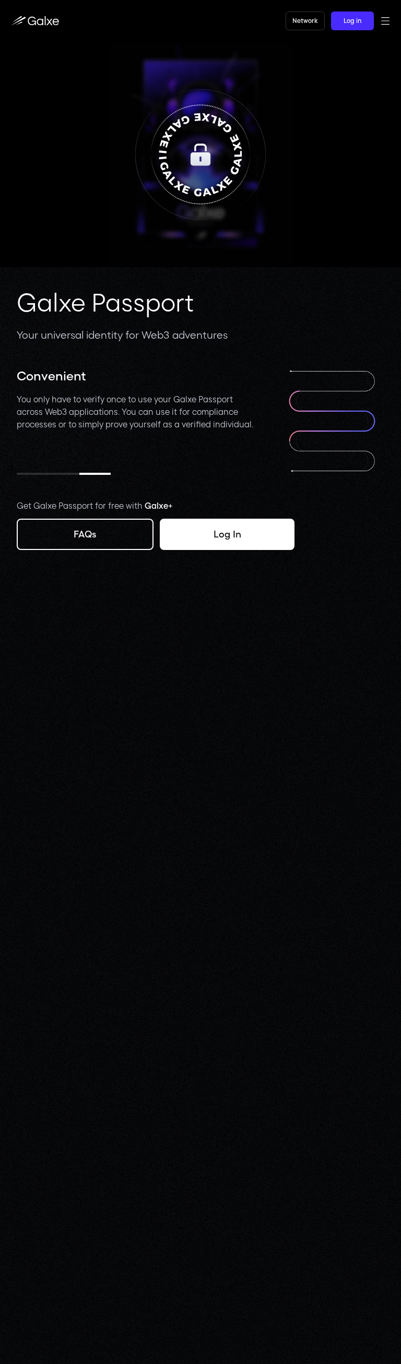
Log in (352, 21)
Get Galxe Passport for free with (95, 506)
